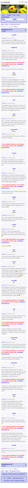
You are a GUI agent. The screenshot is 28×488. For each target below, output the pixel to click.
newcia (14, 394)
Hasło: (14, 19)
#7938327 (4, 313)
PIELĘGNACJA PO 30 (15, 24)
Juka (14, 309)
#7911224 (4, 77)
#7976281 (4, 399)
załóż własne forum (18, 478)
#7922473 (4, 157)
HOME (2, 24)
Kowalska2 (14, 362)
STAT (18, 15)
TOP (14, 15)
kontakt (9, 478)
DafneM (14, 445)
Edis (14, 73)
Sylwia (14, 262)
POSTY (3, 15)
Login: (3, 19)
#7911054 (4, 50)
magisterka (14, 47)
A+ (26, 2)
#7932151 (4, 285)
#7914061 (4, 103)
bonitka (14, 197)
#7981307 (4, 418)
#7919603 (4, 118)
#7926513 (4, 229)
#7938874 (4, 342)
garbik (14, 413)
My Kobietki (5, 2)
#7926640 (4, 254)
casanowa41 (14, 129)
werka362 (14, 280)
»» (9, 26)
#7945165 (4, 367)
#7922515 (4, 173)
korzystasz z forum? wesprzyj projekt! (14, 480)
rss (4, 478)
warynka (14, 35)
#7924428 (4, 201)
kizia (14, 100)
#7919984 (4, 134)
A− (22, 2)
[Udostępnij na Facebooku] (25, 30)
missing (14, 153)
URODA (7, 24)
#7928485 (4, 266)
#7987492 (4, 448)
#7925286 (4, 215)
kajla (14, 114)
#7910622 (4, 38)
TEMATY (9, 15)
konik (14, 168)
